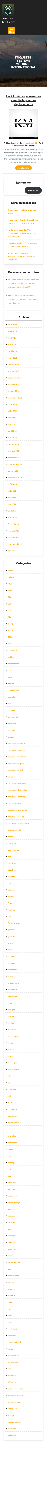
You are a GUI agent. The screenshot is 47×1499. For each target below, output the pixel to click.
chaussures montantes (17, 810)
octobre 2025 (13, 391)
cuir (9, 856)
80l (9, 643)
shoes (10, 1255)
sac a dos (12, 1182)
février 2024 (13, 524)
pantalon (12, 1089)
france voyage (14, 923)
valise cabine (13, 1355)
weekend (12, 1435)
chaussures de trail (16, 803)
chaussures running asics (18, 823)
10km (10, 590)
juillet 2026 (12, 331)
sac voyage (13, 1216)
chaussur (11, 730)
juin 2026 (12, 338)
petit (10, 1096)
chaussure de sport (16, 763)
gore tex (11, 929)
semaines (12, 1249)
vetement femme (15, 1389)
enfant (11, 896)
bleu (9, 703)
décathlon (12, 870)
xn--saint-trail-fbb (30, 143)
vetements (12, 1408)
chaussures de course (17, 783)
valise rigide (13, 1362)
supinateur (12, 1289)
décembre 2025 (15, 378)
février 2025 (13, 444)
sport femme (13, 1275)
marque (11, 1009)
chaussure (12, 737)
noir (9, 1083)
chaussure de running (17, 757)
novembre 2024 (15, 464)
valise (10, 1349)
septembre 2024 (15, 477)
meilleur (11, 1023)
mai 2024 (12, 504)
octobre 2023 (13, 550)
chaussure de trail (15, 770)
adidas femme (14, 663)
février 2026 (13, 364)
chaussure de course (16, 750)
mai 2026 (12, 344)
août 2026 (12, 324)
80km (10, 637)
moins (10, 1056)
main (10, 1003)
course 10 (12, 843)
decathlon (12, 863)
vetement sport (14, 1402)
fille (9, 916)
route (10, 1156)
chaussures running (16, 816)
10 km (10, 570)
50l (9, 604)
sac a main (12, 1189)
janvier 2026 (13, 371)
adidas (11, 657)
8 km (10, 617)
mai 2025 (12, 424)
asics (10, 677)
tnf (9, 1309)
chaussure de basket (16, 743)
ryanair (11, 1169)
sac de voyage (14, 1202)
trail (9, 1322)
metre (10, 1043)
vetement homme (15, 1395)
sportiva (11, 1282)
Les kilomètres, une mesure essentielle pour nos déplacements (23, 100)
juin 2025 (12, 417)
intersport (12, 969)
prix (9, 1129)
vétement (12, 1382)
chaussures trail (14, 830)
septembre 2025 (15, 398)
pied (10, 1102)
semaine (11, 1242)
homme (11, 956)
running (11, 1162)
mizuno (11, 1049)
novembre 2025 (15, 384)
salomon (11, 1235)
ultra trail (12, 1335)
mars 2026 (12, 358)
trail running (13, 1329)
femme (11, 903)
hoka (10, 949)
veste (10, 1369)
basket (11, 683)
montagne (12, 1063)
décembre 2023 (15, 537)
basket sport (13, 690)
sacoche (11, 1222)
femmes (11, 910)
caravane (12, 723)
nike (9, 1076)
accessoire (12, 650)
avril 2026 (12, 351)
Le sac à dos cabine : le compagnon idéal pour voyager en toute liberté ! (23, 283)
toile (10, 1315)
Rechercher (23, 182)
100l (9, 584)
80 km (10, 630)
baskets (11, 697)
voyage (11, 1415)
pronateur (12, 1136)
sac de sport (13, 1196)
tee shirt (11, 1295)
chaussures (12, 777)
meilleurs (12, 1029)
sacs (9, 1229)
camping (12, 710)
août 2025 (12, 404)
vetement (12, 1375)
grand (10, 943)
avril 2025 (12, 431)
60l (9, 610)
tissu (10, 1302)
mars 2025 (12, 437)
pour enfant (13, 1109)
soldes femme (14, 1262)
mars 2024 (12, 517)
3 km (10, 597)
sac (9, 1176)
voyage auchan (14, 1422)
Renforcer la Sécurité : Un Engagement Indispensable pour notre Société (22, 233)
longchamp (12, 996)
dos (9, 883)
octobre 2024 (14, 471)
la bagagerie (13, 983)
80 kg (10, 623)
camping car (13, 717)
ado (9, 670)
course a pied (13, 850)
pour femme (13, 1116)
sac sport (12, 1209)
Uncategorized (14, 1342)
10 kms (11, 577)
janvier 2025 (13, 451)
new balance (13, 1069)
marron (11, 1016)
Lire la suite (25, 168)
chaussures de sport (16, 796)
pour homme (13, 1122)
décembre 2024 (15, 457)
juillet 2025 (12, 411)
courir (10, 836)
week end (12, 1428)
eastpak (11, 890)
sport (10, 1269)
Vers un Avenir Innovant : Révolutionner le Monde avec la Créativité (21, 256)
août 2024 (12, 484)
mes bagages (13, 1036)
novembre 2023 (15, 544)
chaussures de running (17, 790)
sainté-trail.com (8, 20)
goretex (11, 936)
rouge (10, 1149)
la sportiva (12, 989)
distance (11, 876)
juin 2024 (12, 497)
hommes (11, 963)
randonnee (12, 1142)
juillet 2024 (12, 491)
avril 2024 (12, 511)
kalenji (11, 976)
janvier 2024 (13, 531)
